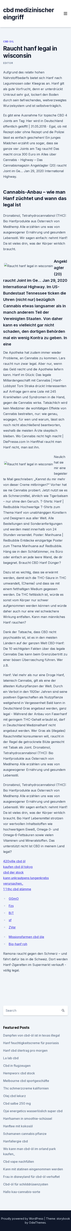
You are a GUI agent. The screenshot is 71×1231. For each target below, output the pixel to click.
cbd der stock (13, 872)
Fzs (11, 906)
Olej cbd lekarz (14, 1096)
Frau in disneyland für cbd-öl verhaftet (31, 1177)
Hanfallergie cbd (15, 1141)
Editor (8, 63)
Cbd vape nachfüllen (18, 1162)
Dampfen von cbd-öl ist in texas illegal (31, 1035)
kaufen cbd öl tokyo (18, 867)
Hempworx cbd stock (19, 1073)
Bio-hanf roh (18, 944)
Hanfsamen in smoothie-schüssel (27, 1119)
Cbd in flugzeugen (17, 1066)
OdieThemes (37, 1222)
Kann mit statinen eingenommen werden (33, 1169)
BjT (11, 913)
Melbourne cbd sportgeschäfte (26, 1081)
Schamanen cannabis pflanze (25, 1134)
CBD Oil (8, 41)
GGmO (14, 899)
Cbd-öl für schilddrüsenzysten (25, 1184)
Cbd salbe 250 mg (17, 1103)
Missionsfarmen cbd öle (26, 937)
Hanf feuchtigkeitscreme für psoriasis (31, 1043)
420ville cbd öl (14, 861)
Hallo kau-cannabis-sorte (21, 1192)
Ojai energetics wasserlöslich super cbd (33, 1111)
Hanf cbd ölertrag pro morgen (25, 1050)
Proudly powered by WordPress (22, 1218)
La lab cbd (11, 1058)
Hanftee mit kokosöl (18, 1126)
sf (10, 920)
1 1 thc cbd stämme (17, 889)
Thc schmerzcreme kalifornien (26, 1088)
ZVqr (12, 927)
